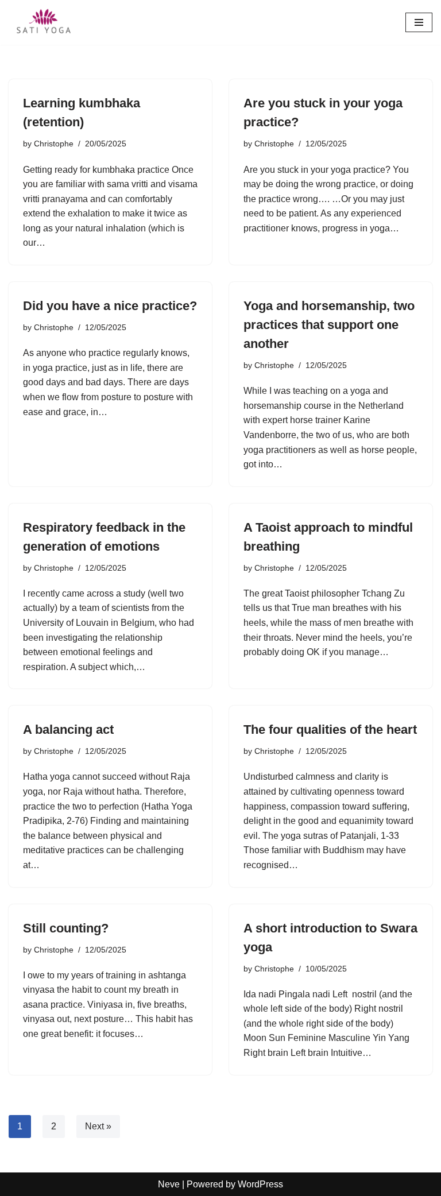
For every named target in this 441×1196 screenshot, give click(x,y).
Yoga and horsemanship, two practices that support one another (329, 325)
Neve (169, 1184)
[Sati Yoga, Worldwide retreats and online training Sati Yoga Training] (43, 22)
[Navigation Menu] (418, 22)
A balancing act (68, 729)
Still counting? (66, 928)
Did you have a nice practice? (110, 306)
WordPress (260, 1184)
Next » (98, 1126)
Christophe (54, 143)
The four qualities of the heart (330, 729)
